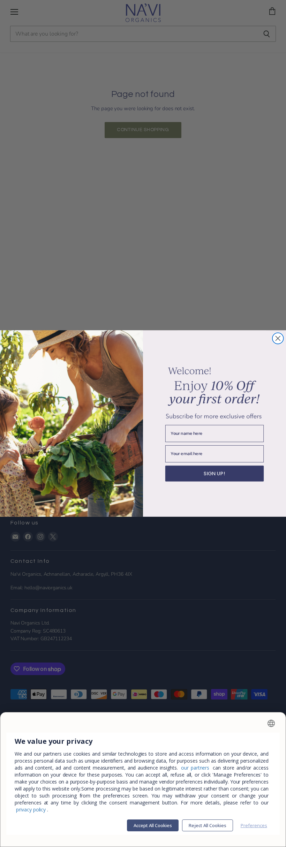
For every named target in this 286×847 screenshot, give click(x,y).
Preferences (254, 825)
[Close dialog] (278, 338)
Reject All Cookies (207, 825)
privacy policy (31, 809)
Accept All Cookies (153, 825)
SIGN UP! (214, 473)
